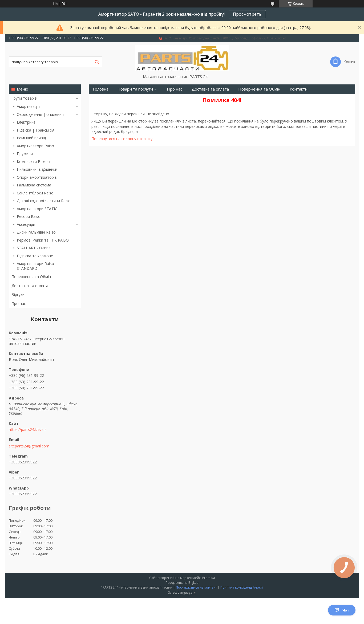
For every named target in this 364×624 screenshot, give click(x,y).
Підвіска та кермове (35, 255)
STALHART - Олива (34, 247)
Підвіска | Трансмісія (35, 130)
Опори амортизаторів (37, 177)
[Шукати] (96, 61)
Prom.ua (208, 578)
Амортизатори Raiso (35, 145)
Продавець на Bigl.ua (182, 582)
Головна (100, 89)
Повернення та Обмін (31, 276)
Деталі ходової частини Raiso (44, 200)
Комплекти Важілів (34, 161)
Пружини (25, 153)
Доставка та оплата (29, 285)
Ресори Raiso (29, 216)
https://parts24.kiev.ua (28, 429)
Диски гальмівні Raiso (36, 232)
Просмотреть (247, 14)
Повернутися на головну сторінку (121, 138)
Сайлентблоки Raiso (35, 192)
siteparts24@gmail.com (29, 446)
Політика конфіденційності (241, 587)
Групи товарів (24, 98)
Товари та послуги (135, 89)
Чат (345, 610)
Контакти (299, 89)
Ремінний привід (31, 137)
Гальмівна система (34, 184)
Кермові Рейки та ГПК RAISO (43, 240)
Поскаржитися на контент (196, 587)
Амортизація (28, 106)
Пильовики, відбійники (37, 169)
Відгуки (18, 294)
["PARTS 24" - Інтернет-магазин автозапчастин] (182, 58)
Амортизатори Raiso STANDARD (35, 266)
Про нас (18, 303)
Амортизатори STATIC (37, 208)
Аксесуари (26, 224)
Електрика (26, 122)
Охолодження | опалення (40, 114)
